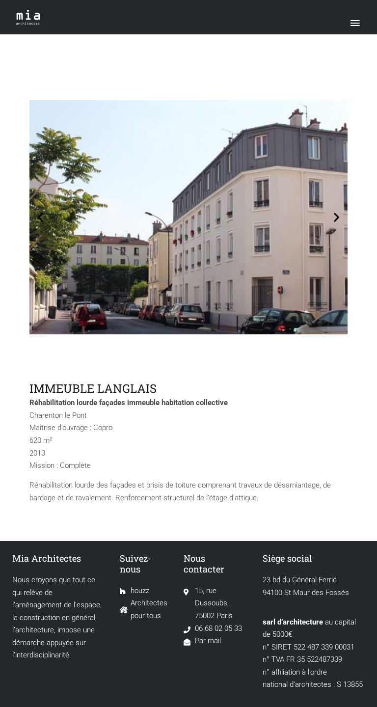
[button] (40, 217)
